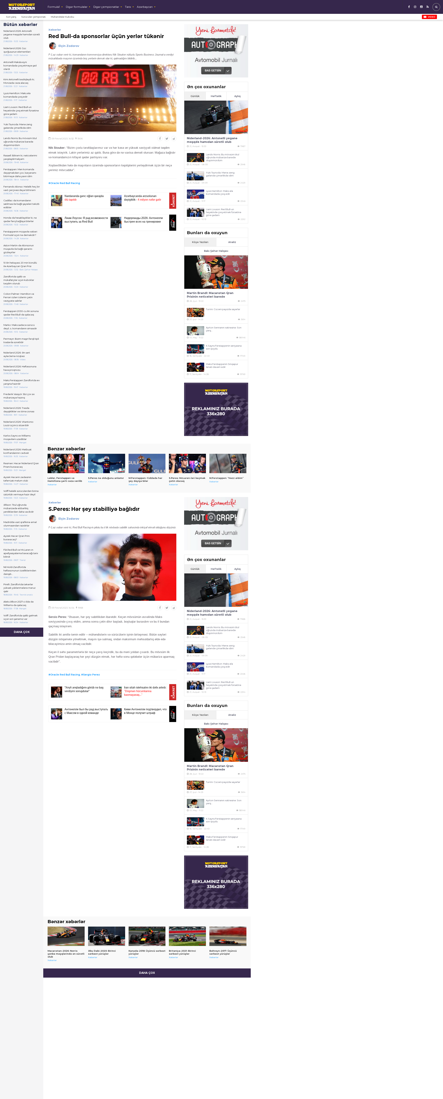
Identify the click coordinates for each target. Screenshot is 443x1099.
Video (431, 16)
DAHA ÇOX (22, 632)
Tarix (128, 6)
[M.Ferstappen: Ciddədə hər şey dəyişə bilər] (147, 463)
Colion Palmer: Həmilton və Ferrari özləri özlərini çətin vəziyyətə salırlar (18, 297)
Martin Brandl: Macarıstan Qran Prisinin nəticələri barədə (210, 294)
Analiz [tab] (232, 242)
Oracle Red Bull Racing (65, 183)
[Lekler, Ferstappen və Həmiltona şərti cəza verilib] (66, 463)
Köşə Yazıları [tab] (200, 242)
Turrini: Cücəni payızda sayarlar (223, 309)
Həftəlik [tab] (216, 96)
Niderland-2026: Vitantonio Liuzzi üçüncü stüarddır (18, 423)
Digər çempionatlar (106, 6)
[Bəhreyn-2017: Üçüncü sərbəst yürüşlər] (227, 936)
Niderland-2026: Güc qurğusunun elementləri (16, 50)
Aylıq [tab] (237, 96)
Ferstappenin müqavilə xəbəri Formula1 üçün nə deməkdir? (20, 233)
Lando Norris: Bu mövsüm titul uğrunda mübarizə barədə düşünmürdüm (20, 141)
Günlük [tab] (195, 96)
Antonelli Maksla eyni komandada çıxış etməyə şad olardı (20, 65)
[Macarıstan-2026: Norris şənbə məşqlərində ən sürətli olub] (66, 936)
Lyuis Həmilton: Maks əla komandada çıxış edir (16, 95)
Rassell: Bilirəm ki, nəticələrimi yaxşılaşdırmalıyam (20, 157)
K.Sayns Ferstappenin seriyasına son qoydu (224, 347)
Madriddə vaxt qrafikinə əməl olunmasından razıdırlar (20, 524)
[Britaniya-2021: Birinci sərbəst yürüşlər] (187, 936)
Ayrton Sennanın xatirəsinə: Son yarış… (223, 329)
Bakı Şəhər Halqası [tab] (216, 250)
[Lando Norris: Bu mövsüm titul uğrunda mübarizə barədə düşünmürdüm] (195, 157)
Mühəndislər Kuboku (62, 16)
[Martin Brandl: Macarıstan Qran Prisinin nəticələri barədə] (216, 272)
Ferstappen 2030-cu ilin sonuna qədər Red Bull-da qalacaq (21, 313)
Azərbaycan (145, 6)
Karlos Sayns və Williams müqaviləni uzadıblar (16, 437)
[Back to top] (433, 1089)
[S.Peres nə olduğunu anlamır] (106, 463)
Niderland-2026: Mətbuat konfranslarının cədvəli (17, 451)
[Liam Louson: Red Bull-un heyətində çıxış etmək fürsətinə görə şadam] (195, 212)
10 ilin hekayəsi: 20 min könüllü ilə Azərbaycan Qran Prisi (20, 264)
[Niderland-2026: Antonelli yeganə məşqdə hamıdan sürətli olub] (216, 117)
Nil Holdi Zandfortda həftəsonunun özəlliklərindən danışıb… (19, 570)
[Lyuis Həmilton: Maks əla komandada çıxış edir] (195, 194)
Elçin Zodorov (68, 46)
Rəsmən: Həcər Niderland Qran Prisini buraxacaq (21, 465)
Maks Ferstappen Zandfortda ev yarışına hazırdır (21, 382)
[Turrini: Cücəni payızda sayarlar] (195, 312)
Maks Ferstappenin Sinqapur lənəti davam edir (222, 365)
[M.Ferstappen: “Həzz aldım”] (227, 463)
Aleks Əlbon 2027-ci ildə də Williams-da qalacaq (18, 603)
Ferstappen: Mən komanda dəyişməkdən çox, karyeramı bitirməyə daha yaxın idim (19, 173)
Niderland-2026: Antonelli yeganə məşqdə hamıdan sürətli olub (21, 34)
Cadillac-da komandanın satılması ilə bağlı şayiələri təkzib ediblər (21, 204)
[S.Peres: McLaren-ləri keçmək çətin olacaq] (187, 463)
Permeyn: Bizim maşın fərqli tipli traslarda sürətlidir (21, 340)
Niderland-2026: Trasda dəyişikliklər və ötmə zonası (18, 410)
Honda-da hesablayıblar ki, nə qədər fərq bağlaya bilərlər (20, 219)
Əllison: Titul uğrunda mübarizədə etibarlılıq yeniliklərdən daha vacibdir (18, 508)
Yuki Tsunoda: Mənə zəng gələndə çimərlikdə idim (17, 126)
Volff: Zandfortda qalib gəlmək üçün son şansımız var (20, 617)
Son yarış (11, 16)
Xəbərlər (54, 29)
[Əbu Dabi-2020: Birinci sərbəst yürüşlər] (106, 936)
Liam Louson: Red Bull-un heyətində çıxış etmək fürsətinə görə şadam (21, 110)
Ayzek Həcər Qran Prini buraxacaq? (16, 538)
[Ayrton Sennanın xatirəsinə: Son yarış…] (195, 330)
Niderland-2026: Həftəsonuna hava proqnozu (19, 368)
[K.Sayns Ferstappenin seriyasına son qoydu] (195, 348)
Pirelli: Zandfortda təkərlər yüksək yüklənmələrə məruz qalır (19, 588)
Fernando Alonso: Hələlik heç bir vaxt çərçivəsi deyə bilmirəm (21, 188)
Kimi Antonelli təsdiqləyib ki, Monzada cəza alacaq (19, 81)
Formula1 (54, 6)
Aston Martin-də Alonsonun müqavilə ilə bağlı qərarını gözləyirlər (18, 249)
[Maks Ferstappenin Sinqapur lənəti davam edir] (195, 367)
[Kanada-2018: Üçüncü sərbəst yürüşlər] (147, 936)
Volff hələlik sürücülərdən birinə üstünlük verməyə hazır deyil (21, 493)
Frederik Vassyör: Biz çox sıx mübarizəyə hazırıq (19, 396)
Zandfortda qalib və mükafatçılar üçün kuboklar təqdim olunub (18, 280)
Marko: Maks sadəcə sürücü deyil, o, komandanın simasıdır (20, 327)
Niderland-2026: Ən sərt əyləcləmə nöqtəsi (16, 354)
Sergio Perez (91, 674)
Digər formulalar (76, 6)
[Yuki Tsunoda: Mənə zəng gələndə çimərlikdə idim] (195, 175)
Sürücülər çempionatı (33, 16)
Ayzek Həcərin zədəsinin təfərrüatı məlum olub (17, 479)
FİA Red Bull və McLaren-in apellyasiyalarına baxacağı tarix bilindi (20, 553)
